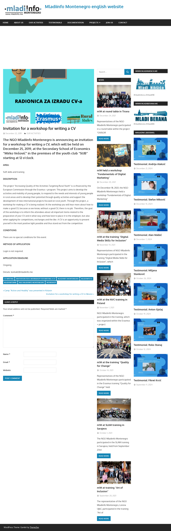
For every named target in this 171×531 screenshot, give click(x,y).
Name (6, 354)
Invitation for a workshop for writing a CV (35, 279)
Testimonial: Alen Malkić (148, 234)
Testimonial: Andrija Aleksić (149, 164)
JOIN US (109, 22)
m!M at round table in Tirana (113, 111)
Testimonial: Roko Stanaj (148, 344)
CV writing (9, 279)
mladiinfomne (10, 282)
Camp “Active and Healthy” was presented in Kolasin (28, 290)
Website (7, 370)
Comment (8, 315)
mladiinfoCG (86, 279)
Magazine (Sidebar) (144, 132)
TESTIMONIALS (55, 22)
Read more (104, 138)
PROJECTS (93, 22)
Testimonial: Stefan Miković (149, 199)
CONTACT (122, 22)
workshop (51, 282)
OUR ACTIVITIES (36, 22)
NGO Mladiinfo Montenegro (31, 282)
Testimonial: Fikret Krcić (147, 380)
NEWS (101, 80)
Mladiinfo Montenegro (68, 279)
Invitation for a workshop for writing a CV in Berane (69, 294)
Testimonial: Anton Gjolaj (148, 309)
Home (5, 22)
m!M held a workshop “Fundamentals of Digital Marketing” (111, 174)
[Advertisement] (87, 49)
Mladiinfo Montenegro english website (84, 6)
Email (6, 362)
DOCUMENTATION (75, 22)
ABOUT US (18, 22)
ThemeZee (34, 527)
